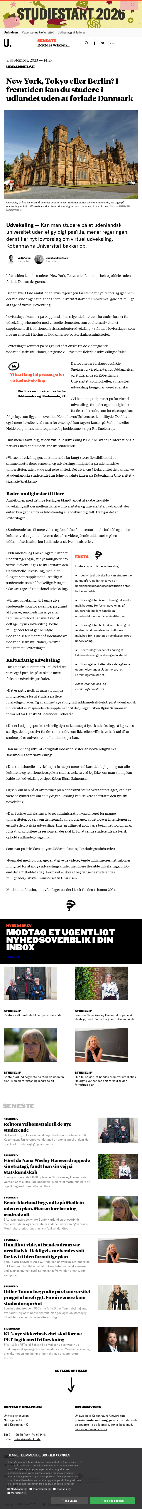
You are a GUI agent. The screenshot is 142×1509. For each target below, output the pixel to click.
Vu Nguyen (24, 257)
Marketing (18, 1492)
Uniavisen (11, 32)
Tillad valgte (69, 1500)
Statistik (63, 1488)
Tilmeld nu (12, 956)
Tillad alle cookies (112, 1500)
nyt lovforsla (107, 292)
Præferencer (41, 1488)
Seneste (46, 41)
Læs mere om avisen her (91, 1429)
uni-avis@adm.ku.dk (27, 1439)
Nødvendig (18, 1488)
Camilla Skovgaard (57, 257)
